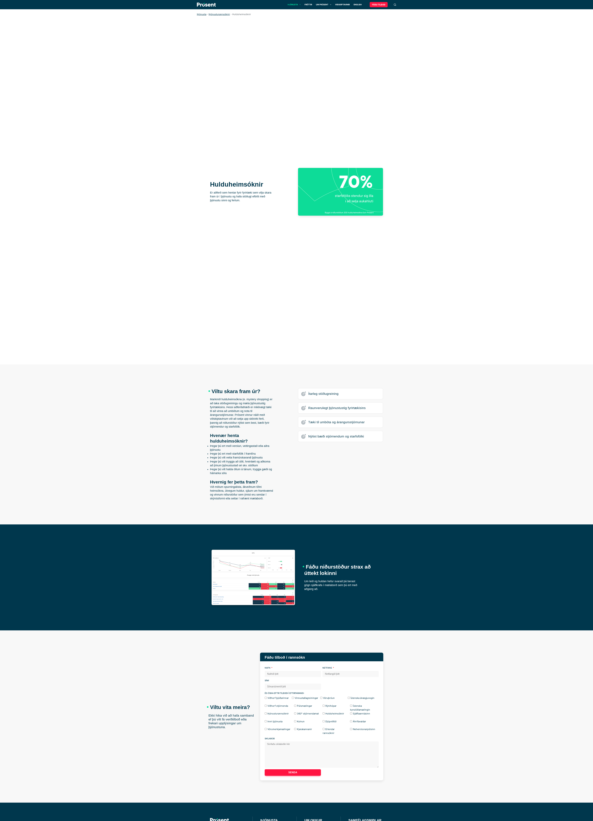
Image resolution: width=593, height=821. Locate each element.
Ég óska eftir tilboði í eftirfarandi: (284, 693)
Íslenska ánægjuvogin (362, 697)
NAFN (268, 668)
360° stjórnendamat (308, 713)
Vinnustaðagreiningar (306, 697)
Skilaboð (270, 738)
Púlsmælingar (304, 705)
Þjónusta (293, 4)
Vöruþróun (329, 697)
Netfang (327, 668)
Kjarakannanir (304, 729)
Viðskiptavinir (342, 4)
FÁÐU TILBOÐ (378, 4)
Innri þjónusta (274, 721)
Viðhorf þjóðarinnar (278, 697)
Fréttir (308, 4)
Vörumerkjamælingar (278, 729)
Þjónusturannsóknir (219, 14)
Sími (267, 680)
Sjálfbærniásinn (361, 713)
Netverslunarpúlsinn (364, 729)
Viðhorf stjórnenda (277, 705)
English (358, 4)
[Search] (395, 5)
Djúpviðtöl (330, 721)
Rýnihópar (330, 705)
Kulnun (301, 721)
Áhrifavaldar (359, 721)
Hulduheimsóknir (334, 713)
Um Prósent (322, 4)
